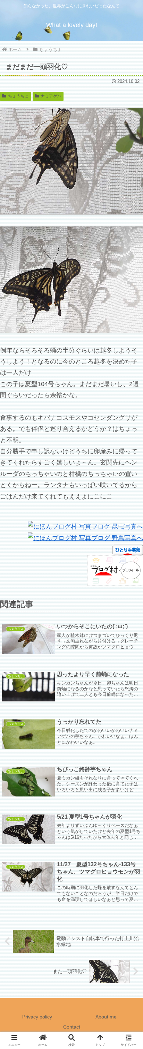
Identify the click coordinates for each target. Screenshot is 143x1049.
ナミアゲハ (51, 96)
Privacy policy (37, 1017)
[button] (128, 933)
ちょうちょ (18, 96)
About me (106, 1017)
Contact (71, 1027)
